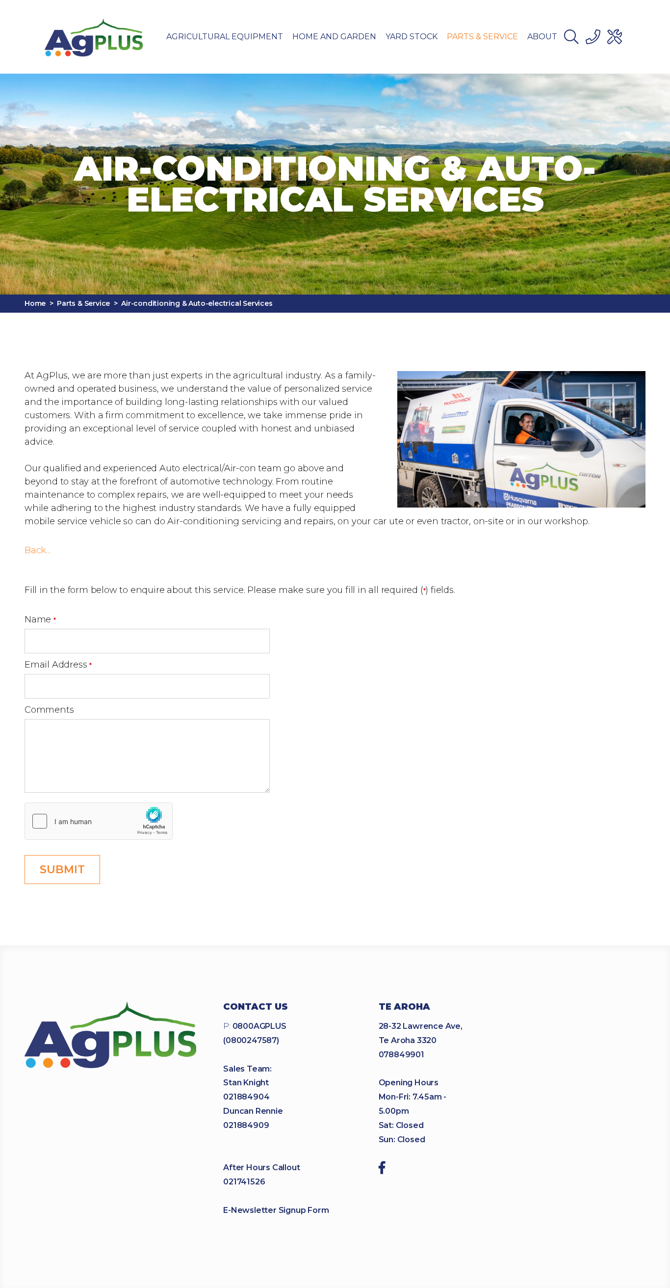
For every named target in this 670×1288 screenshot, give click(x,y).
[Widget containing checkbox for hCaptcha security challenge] (99, 821)
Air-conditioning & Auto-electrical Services (196, 303)
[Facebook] (382, 1169)
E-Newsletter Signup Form (276, 1210)
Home (35, 303)
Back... (38, 550)
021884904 (246, 1096)
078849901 (401, 1054)
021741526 (244, 1181)
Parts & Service (83, 303)
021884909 (246, 1125)
